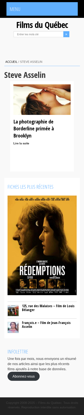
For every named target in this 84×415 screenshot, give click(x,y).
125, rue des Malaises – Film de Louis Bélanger (48, 308)
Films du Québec (42, 25)
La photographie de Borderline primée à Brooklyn (33, 128)
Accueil (11, 61)
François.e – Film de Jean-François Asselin (46, 324)
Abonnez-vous (23, 376)
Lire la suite (21, 143)
